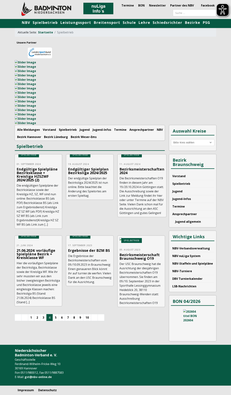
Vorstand (49, 130)
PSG (206, 22)
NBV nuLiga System (186, 256)
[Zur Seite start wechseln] (18, 317)
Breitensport (107, 22)
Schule (129, 22)
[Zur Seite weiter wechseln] (94, 317)
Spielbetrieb (45, 22)
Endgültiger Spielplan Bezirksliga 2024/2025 (88, 171)
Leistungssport (75, 22)
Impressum (26, 390)
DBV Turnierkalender (187, 279)
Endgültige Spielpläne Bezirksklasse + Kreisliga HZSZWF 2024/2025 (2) (37, 174)
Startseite (45, 32)
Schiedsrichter (167, 22)
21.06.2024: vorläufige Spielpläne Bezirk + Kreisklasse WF (36, 254)
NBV (26, 22)
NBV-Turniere (182, 271)
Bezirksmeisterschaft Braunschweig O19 (139, 256)
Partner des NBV (182, 5)
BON (141, 5)
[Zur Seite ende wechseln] (101, 317)
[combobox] (194, 12)
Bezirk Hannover (29, 137)
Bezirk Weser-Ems (84, 137)
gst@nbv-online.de (38, 377)
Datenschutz (47, 390)
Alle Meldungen (28, 130)
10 (87, 318)
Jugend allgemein (188, 222)
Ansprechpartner (141, 130)
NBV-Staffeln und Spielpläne (192, 264)
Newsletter (157, 5)
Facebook (207, 5)
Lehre (144, 22)
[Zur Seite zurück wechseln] (24, 317)
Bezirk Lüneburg (56, 137)
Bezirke (192, 22)
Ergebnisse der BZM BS (89, 250)
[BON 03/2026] (192, 322)
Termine (127, 5)
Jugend (85, 130)
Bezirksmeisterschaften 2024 (141, 171)
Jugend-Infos (102, 130)
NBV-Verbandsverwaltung (191, 248)
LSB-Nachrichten (184, 286)
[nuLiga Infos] (98, 8)
